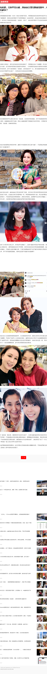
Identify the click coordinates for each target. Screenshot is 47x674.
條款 (9, 669)
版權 (13, 669)
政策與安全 (6, 669)
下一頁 (23, 457)
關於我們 (2, 669)
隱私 (11, 669)
